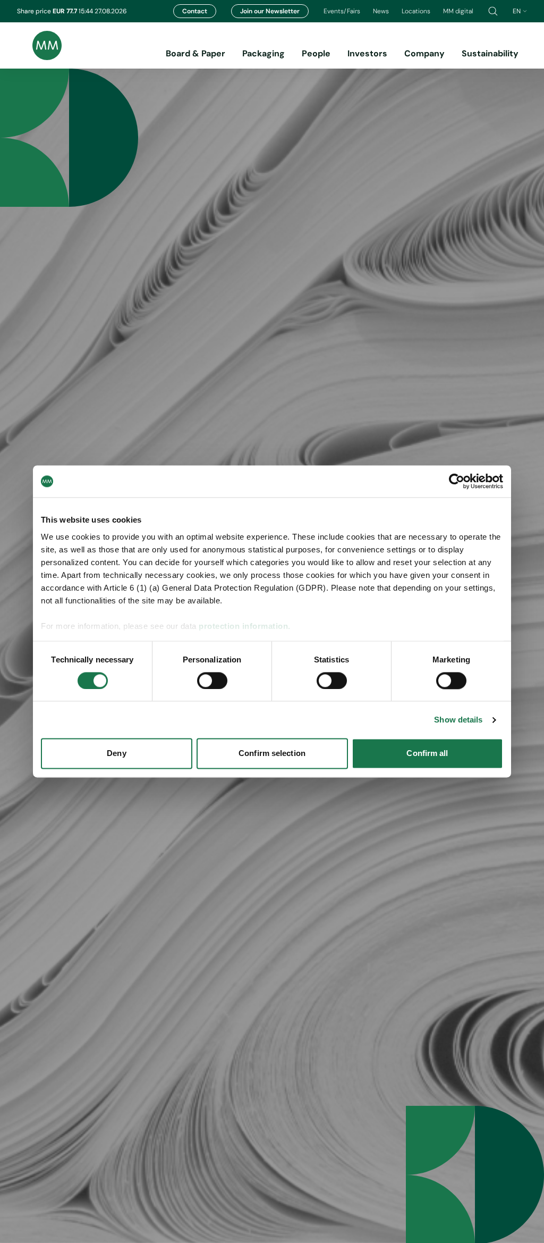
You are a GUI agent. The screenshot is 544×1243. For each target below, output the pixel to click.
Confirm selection (272, 753)
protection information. (245, 626)
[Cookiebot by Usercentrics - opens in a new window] (456, 481)
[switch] (212, 680)
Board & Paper (195, 53)
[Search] (493, 11)
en (517, 11)
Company (424, 53)
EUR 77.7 (66, 11)
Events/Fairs (342, 11)
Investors (367, 53)
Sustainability (490, 53)
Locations (416, 11)
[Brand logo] (39, 45)
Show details (458, 719)
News (381, 11)
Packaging (263, 53)
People (316, 53)
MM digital (458, 11)
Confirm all (427, 753)
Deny (116, 753)
